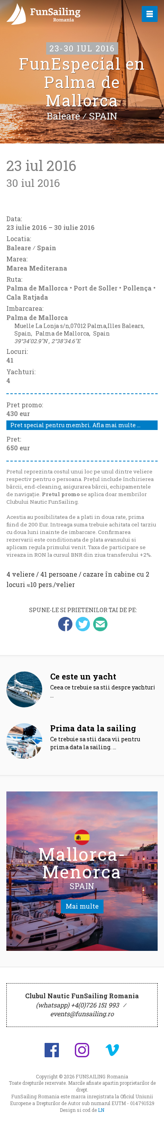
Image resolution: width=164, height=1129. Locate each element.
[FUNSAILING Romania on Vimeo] (112, 1050)
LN (101, 1110)
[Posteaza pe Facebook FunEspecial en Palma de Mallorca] (65, 624)
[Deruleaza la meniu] (149, 1114)
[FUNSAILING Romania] (65, 14)
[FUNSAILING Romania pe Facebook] (52, 1050)
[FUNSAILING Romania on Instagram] (82, 1050)
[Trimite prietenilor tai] (100, 624)
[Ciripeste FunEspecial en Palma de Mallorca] (83, 624)
